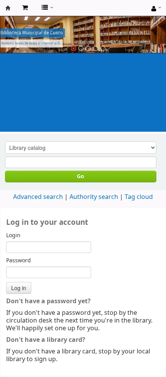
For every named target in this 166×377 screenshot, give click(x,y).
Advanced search (38, 197)
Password (18, 261)
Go (80, 176)
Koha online (8, 8)
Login (13, 235)
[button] (25, 7)
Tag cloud (139, 197)
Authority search (93, 197)
